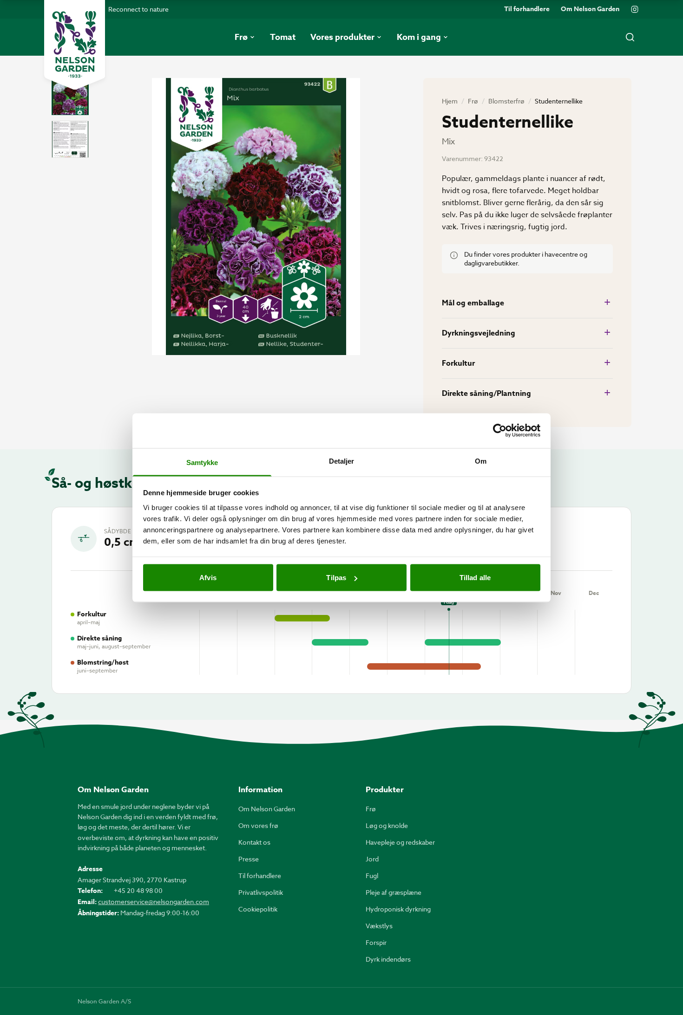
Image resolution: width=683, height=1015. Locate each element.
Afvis (208, 578)
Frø (473, 101)
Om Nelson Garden (590, 9)
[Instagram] (634, 9)
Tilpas (336, 578)
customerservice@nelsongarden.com (153, 901)
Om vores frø (258, 825)
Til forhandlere (527, 9)
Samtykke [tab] (202, 462)
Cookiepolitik (257, 909)
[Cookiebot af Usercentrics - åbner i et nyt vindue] (499, 431)
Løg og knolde (387, 825)
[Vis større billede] (256, 216)
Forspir (376, 942)
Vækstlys (379, 925)
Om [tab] (480, 461)
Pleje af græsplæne (393, 892)
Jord (372, 858)
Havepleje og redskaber (400, 842)
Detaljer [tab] (342, 461)
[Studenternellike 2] (70, 139)
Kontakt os (254, 842)
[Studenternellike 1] (70, 96)
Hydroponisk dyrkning (398, 909)
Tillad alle (475, 578)
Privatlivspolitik (260, 892)
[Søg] (630, 37)
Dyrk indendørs (388, 959)
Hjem (450, 101)
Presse (248, 858)
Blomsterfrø (506, 101)
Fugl (372, 875)
